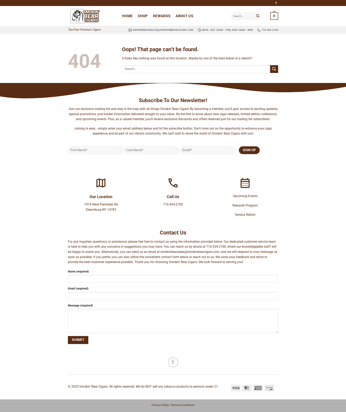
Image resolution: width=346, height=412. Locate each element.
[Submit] (257, 16)
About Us (184, 16)
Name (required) (78, 271)
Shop (143, 16)
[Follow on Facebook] (276, 3)
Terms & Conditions (183, 405)
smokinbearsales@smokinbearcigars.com (189, 252)
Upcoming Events (245, 196)
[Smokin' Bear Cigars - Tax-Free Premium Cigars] (92, 16)
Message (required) (80, 305)
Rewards (161, 16)
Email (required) (78, 288)
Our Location (101, 196)
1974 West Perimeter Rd (101, 204)
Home (127, 16)
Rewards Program (245, 205)
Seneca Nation (245, 214)
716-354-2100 (173, 204)
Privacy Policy (160, 405)
